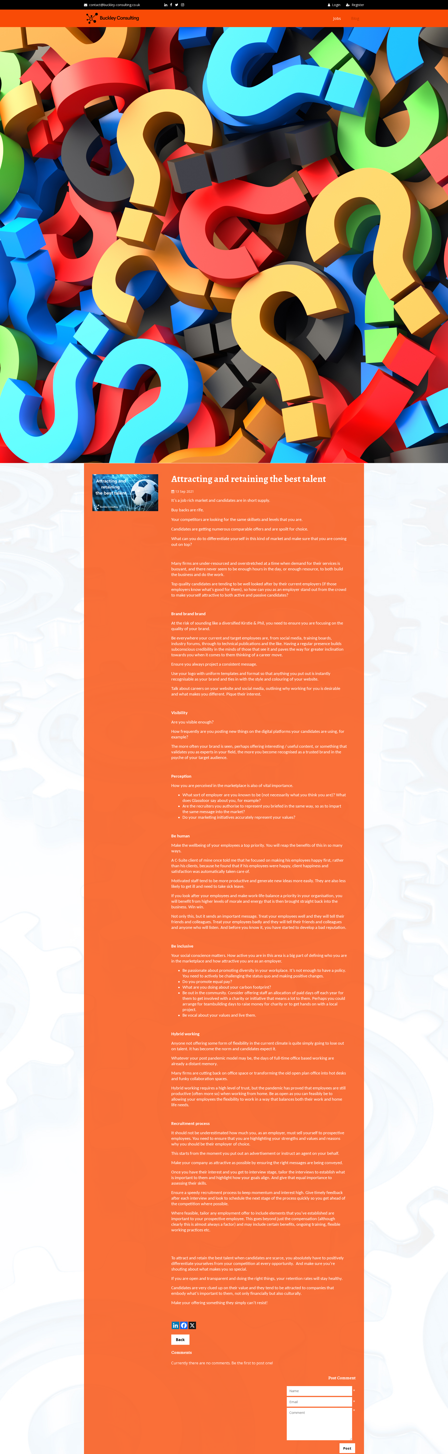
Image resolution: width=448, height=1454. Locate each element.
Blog (355, 18)
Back (180, 1339)
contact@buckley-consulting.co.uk (114, 5)
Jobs (337, 18)
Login (336, 5)
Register (358, 5)
